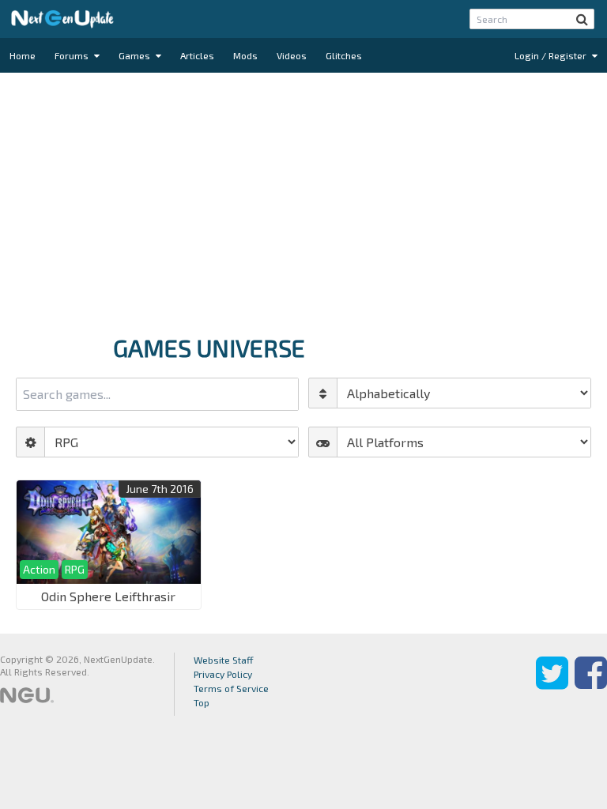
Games (136, 55)
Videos (292, 55)
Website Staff (224, 659)
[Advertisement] (303, 199)
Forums (73, 55)
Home (22, 55)
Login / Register (552, 55)
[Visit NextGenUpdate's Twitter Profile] (552, 684)
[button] (582, 19)
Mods (245, 55)
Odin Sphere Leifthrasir (108, 596)
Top (201, 702)
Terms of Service (231, 688)
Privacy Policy (223, 673)
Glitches (344, 55)
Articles (197, 55)
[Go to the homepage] (62, 19)
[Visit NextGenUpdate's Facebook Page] (591, 684)
